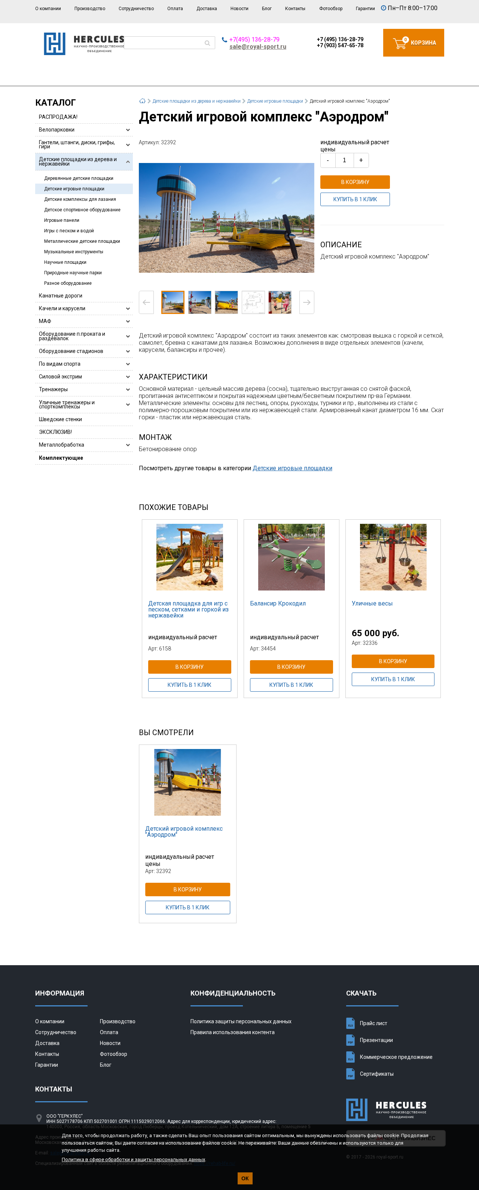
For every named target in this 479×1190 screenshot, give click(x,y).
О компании (48, 8)
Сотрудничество (136, 8)
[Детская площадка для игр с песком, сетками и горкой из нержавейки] (189, 557)
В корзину (355, 182)
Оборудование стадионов (71, 351)
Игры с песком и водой (69, 230)
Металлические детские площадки (82, 241)
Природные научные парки (73, 272)
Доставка (206, 8)
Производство (89, 8)
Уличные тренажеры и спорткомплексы (67, 404)
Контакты (295, 8)
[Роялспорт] (84, 53)
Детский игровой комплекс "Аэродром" (184, 831)
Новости (239, 8)
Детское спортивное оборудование (82, 209)
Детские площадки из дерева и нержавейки (78, 161)
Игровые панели (61, 220)
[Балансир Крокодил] (291, 557)
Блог (267, 8)
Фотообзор (330, 8)
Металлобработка (61, 445)
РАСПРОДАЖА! (58, 117)
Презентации (376, 1040)
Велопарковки (56, 130)
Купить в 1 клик (355, 199)
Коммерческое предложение (396, 1057)
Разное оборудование (68, 283)
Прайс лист (373, 1023)
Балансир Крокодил (278, 603)
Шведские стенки (60, 419)
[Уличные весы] (393, 557)
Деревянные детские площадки (78, 178)
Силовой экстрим (60, 377)
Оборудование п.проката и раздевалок (72, 336)
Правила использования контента (232, 1032)
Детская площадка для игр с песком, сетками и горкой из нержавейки (188, 609)
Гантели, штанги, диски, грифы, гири (77, 144)
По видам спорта (59, 364)
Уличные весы (372, 603)
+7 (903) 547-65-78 (340, 45)
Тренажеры (53, 389)
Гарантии (365, 8)
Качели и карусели (62, 308)
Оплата (175, 8)
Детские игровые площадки (74, 188)
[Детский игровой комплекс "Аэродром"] (226, 217)
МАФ (45, 321)
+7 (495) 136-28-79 (340, 39)
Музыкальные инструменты (73, 251)
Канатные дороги (60, 296)
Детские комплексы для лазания (80, 199)
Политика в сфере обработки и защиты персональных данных (133, 1159)
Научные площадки (65, 262)
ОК (245, 1178)
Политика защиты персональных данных (241, 1021)
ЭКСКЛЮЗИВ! (55, 432)
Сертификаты (377, 1074)
